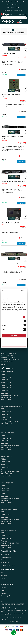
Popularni (21, 32)
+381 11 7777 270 (6, 414)
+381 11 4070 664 (6, 538)
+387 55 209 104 (5, 488)
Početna (2, 25)
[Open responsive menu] (25, 14)
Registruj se (21, 10)
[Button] (25, 17)
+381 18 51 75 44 (6, 464)
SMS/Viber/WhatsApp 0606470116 (14, 7)
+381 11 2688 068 (6, 388)
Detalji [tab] (14, 294)
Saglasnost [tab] (5, 294)
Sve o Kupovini (5, 560)
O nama (18, 1)
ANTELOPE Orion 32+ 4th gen (8, 53)
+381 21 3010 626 (6, 438)
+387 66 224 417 (5, 493)
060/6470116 (4, 364)
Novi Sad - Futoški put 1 (7, 432)
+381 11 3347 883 (6, 382)
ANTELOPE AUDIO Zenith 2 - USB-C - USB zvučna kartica (13, 95)
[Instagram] (6, 21)
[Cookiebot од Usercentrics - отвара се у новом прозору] (20, 290)
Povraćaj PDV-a (5, 554)
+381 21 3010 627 (6, 441)
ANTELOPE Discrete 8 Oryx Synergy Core (11, 263)
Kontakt (20, 4)
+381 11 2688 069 (6, 390)
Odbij (14, 344)
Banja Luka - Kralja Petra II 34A (9, 509)
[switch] (24, 321)
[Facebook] (3, 21)
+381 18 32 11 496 (6, 462)
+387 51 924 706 (5, 514)
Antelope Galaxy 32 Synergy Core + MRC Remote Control (12, 137)
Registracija (4, 575)
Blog (11, 1)
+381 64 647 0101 (6, 467)
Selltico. (16, 621)
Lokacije (14, 1)
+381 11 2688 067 (6, 385)
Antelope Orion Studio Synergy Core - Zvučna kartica (13, 181)
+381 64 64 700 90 (6, 535)
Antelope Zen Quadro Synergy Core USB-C (11, 223)
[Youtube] (12, 21)
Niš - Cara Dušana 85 (6, 456)
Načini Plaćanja (5, 562)
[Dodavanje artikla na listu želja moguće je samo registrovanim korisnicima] (25, 47)
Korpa (2, 572)
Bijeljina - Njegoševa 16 (7, 483)
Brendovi (8, 1)
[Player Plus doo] (6, 14)
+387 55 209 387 (5, 491)
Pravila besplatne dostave (8, 565)
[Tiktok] (9, 21)
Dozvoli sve (14, 335)
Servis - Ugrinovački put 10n (8, 530)
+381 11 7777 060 (6, 417)
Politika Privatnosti (6, 557)
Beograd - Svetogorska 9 (7, 371)
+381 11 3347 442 (6, 377)
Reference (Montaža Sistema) (12, 4)
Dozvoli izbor (14, 340)
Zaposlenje (23, 1)
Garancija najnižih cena (7, 596)
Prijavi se (16, 10)
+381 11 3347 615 (6, 380)
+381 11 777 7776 (6, 411)
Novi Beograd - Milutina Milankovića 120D (12, 406)
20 (7, 32)
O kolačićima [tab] (23, 294)
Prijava (3, 578)
